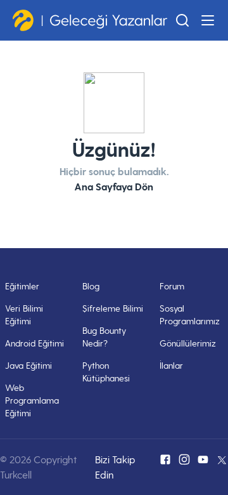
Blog (90, 285)
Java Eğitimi (28, 365)
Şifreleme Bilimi (112, 308)
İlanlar (171, 365)
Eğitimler (22, 285)
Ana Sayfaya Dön (114, 186)
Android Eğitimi (34, 343)
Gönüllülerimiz (188, 343)
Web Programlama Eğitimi (32, 400)
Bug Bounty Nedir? (104, 336)
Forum (172, 285)
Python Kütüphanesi (106, 371)
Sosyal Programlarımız (190, 314)
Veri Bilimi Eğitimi (24, 314)
